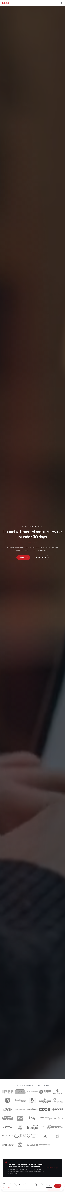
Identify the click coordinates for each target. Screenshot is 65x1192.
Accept (58, 1186)
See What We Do (40, 557)
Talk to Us (22, 557)
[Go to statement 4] (33, 542)
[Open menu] (61, 3)
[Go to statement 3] (30, 542)
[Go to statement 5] (36, 542)
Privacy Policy (7, 1188)
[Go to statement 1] (26, 542)
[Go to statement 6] (38, 542)
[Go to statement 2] (28, 542)
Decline (49, 1186)
